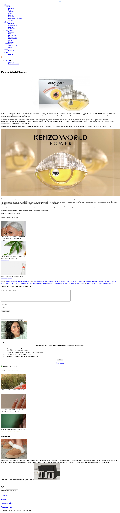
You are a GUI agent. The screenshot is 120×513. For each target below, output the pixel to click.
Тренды (10, 20)
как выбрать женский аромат (67, 281)
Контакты (5, 499)
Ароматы (11, 11)
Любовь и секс (13, 45)
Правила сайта (7, 503)
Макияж (11, 13)
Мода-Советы (12, 25)
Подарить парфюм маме (55, 283)
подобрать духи (80, 283)
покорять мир (90, 283)
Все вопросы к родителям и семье (17, 351)
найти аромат (16, 283)
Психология (12, 35)
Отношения (8, 44)
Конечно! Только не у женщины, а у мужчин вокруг (23, 356)
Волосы (10, 15)
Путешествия (12, 38)
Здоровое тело (12, 37)
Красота (7, 6)
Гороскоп (11, 50)
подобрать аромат (69, 283)
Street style (11, 28)
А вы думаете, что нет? (14, 349)
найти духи (24, 283)
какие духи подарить (104, 281)
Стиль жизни (8, 30)
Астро (6, 49)
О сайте (4, 496)
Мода (6, 22)
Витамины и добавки (15, 18)
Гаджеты (11, 42)
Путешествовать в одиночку (104, 283)
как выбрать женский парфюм (87, 281)
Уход (9, 10)
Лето (6, 52)
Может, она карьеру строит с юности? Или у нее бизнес (25, 352)
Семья (10, 47)
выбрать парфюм (39, 281)
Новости (7, 5)
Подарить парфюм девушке (37, 283)
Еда (9, 33)
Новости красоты (13, 64)
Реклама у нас (6, 507)
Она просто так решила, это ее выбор (19, 354)
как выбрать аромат (51, 281)
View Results (60, 363)
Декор (10, 40)
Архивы (3, 490)
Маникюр (11, 17)
